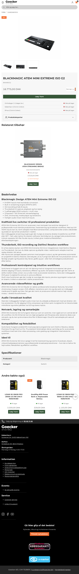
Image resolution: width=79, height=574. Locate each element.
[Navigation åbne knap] (3, 2)
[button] (72, 2)
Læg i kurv (39, 96)
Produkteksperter (15, 117)
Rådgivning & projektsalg (15, 474)
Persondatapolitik (12, 476)
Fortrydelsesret (11, 465)
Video (4, 12)
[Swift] (11, 2)
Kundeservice (10, 463)
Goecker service (11, 500)
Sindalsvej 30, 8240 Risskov (12, 444)
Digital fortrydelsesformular (15, 468)
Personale (9, 470)
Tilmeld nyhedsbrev (39, 534)
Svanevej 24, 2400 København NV (15, 437)
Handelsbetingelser (63, 570)
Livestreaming (13, 12)
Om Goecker (10, 472)
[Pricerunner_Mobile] (39, 546)
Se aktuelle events (12, 490)
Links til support (11, 504)
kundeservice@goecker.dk (42, 570)
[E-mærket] (39, 559)
